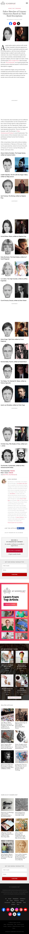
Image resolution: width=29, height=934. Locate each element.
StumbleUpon (13, 474)
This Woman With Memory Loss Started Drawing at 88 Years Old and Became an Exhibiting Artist (7, 725)
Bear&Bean (12, 493)
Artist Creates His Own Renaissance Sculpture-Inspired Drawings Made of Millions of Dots (7, 766)
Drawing (18, 8)
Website (12, 471)
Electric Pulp (21, 931)
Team (15, 924)
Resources (16, 900)
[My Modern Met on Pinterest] (8, 909)
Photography (15, 898)
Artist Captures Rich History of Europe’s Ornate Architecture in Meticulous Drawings (7, 746)
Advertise (9, 926)
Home (9, 8)
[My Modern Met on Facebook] (3, 909)
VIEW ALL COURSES (10, 604)
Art (14, 8)
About (5, 924)
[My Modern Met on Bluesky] (19, 914)
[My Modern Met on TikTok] (10, 914)
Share (21, 528)
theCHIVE (5, 474)
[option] (7, 629)
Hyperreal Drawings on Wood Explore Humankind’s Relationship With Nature (21, 725)
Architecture (22, 898)
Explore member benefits (15, 554)
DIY (7, 900)
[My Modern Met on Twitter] (12, 909)
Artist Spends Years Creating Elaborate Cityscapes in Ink (20, 814)
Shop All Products (14, 697)
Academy (13, 904)
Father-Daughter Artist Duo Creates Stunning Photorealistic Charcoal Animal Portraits (21, 746)
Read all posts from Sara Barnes (15, 522)
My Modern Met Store (22, 483)
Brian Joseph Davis (14, 60)
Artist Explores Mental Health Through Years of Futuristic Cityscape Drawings (7, 856)
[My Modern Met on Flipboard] (21, 909)
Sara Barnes (10, 19)
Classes (22, 900)
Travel (24, 902)
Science (13, 902)
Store (18, 904)
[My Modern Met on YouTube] (25, 909)
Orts (18, 500)
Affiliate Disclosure (16, 926)
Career (11, 900)
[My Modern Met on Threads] (14, 914)
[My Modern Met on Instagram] (16, 909)
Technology (19, 902)
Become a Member (14, 550)
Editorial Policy (10, 924)
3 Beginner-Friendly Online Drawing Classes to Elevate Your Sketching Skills (7, 834)
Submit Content (20, 924)
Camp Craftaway (20, 517)
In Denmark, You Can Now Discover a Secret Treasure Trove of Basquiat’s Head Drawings (21, 767)
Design (9, 898)
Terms (13, 928)
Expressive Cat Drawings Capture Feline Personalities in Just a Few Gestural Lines (7, 814)
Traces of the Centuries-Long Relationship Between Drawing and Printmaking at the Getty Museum (21, 857)
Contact (5, 926)
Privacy (22, 926)
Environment (7, 902)
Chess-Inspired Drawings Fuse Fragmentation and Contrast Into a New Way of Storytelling (20, 835)
